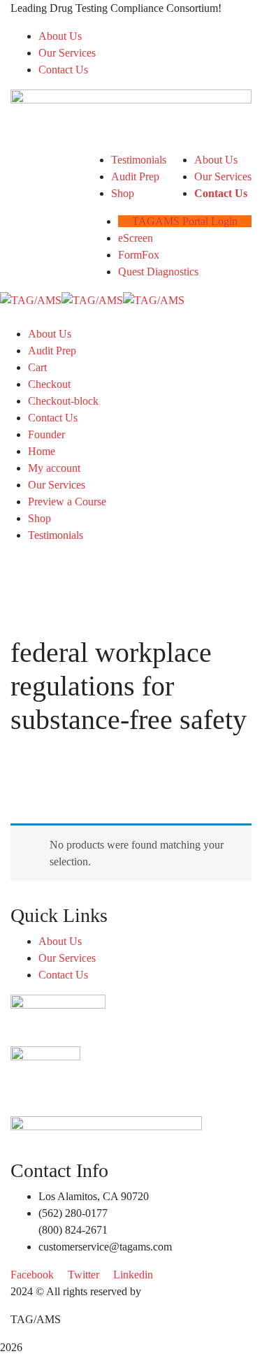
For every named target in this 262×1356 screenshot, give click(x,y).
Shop (39, 518)
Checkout (49, 384)
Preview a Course (67, 501)
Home (41, 451)
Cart (37, 367)
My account (54, 468)
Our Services (67, 53)
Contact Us (63, 69)
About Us (60, 36)
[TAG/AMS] (30, 299)
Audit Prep (52, 350)
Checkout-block (63, 401)
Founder (46, 434)
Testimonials (55, 535)
